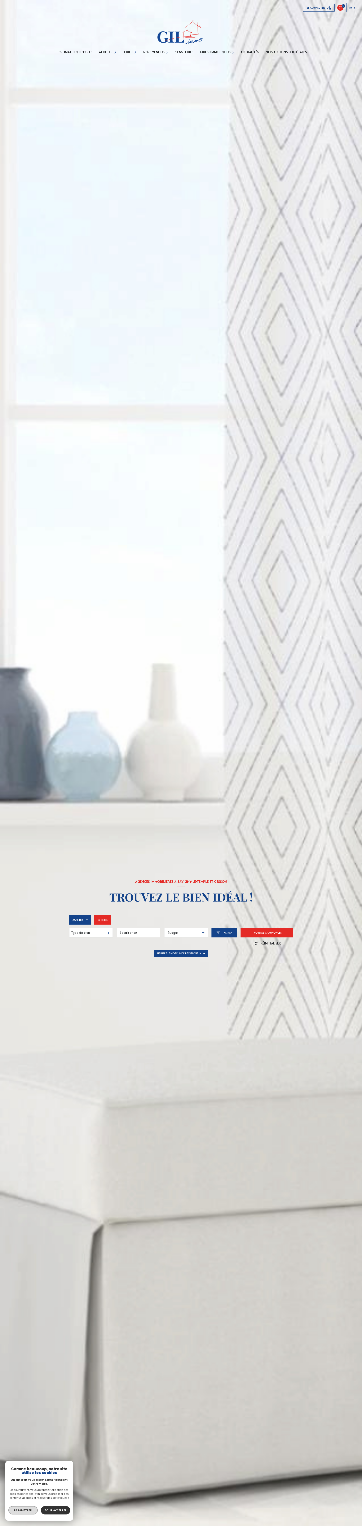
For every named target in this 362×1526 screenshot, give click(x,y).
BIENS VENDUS (153, 52)
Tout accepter (55, 1510)
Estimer (102, 920)
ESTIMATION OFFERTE (75, 52)
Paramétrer (23, 1510)
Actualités (249, 52)
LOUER (128, 52)
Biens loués (184, 52)
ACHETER (106, 52)
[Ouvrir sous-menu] (115, 52)
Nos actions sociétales (286, 52)
